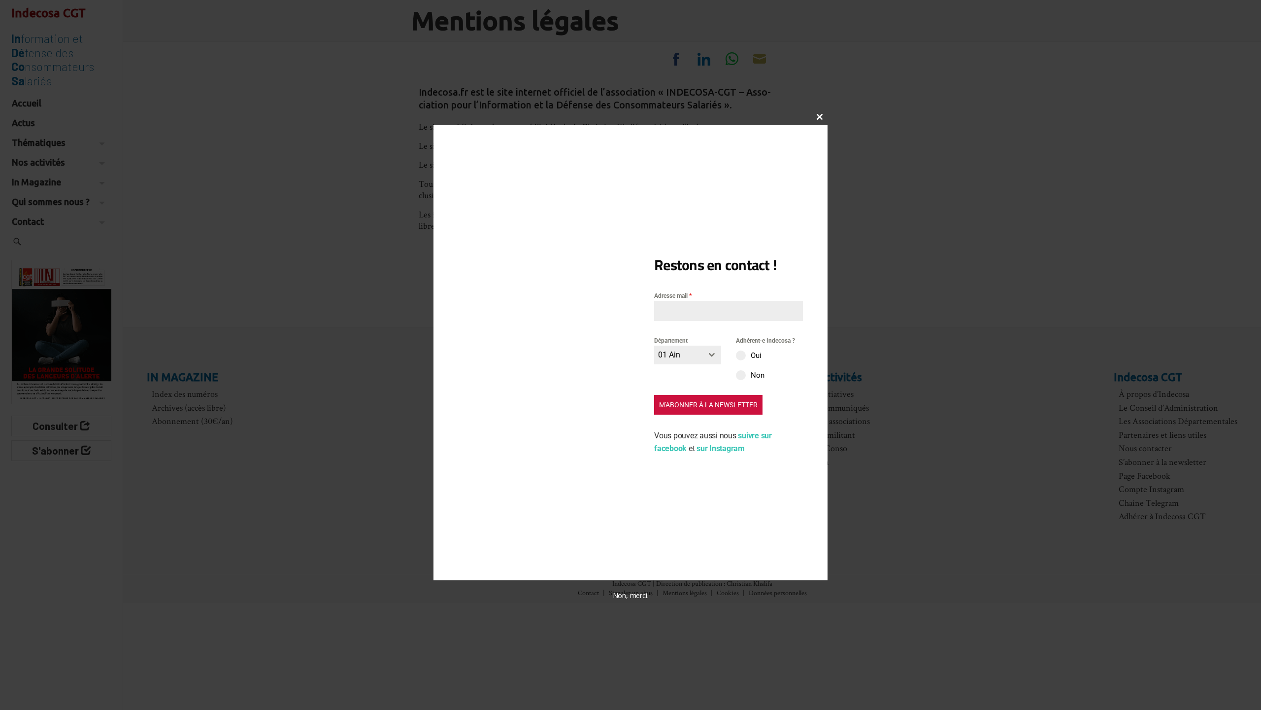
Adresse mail (673, 295)
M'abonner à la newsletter (708, 405)
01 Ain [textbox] (669, 354)
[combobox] (687, 355)
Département (671, 340)
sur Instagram (721, 448)
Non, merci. (631, 595)
